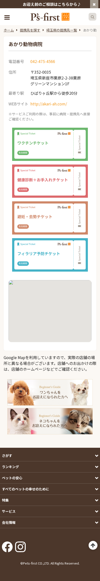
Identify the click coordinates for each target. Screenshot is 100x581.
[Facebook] (7, 545)
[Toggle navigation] (7, 16)
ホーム (9, 30)
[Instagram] (20, 545)
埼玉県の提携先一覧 (61, 30)
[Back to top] (93, 545)
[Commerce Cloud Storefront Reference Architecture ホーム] (50, 17)
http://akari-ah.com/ (48, 104)
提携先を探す (30, 30)
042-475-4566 (42, 61)
